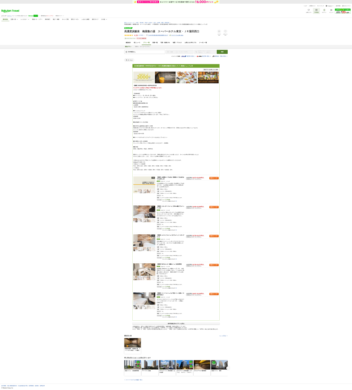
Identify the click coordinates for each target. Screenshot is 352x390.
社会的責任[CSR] (22, 385)
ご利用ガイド (312, 6)
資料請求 (42, 385)
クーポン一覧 (203, 42)
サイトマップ (320, 6)
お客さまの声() (190, 42)
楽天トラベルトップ (129, 22)
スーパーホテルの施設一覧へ (134, 380)
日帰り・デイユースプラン (142, 46)
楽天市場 (338, 6)
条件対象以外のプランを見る (176, 323)
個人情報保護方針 (12, 385)
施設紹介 (128, 42)
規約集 (37, 385)
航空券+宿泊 (190, 56)
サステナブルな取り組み (177, 35)
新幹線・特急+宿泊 (220, 56)
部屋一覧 (155, 42)
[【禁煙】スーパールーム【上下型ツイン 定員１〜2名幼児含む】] (144, 298)
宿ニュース (137, 42)
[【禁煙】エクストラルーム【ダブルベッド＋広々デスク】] (144, 240)
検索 (222, 52)
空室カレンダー (214, 178)
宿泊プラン (128, 46)
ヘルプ (305, 6)
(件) (141, 35)
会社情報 (3, 385)
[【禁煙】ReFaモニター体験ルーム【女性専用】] (144, 269)
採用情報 (31, 385)
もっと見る (222, 335)
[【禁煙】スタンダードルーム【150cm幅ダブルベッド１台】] (144, 211)
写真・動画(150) (165, 42)
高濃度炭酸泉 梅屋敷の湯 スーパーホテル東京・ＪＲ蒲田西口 (161, 31)
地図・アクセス (177, 42)
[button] (154, 183)
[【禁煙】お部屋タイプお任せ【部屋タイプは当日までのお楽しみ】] (144, 182)
